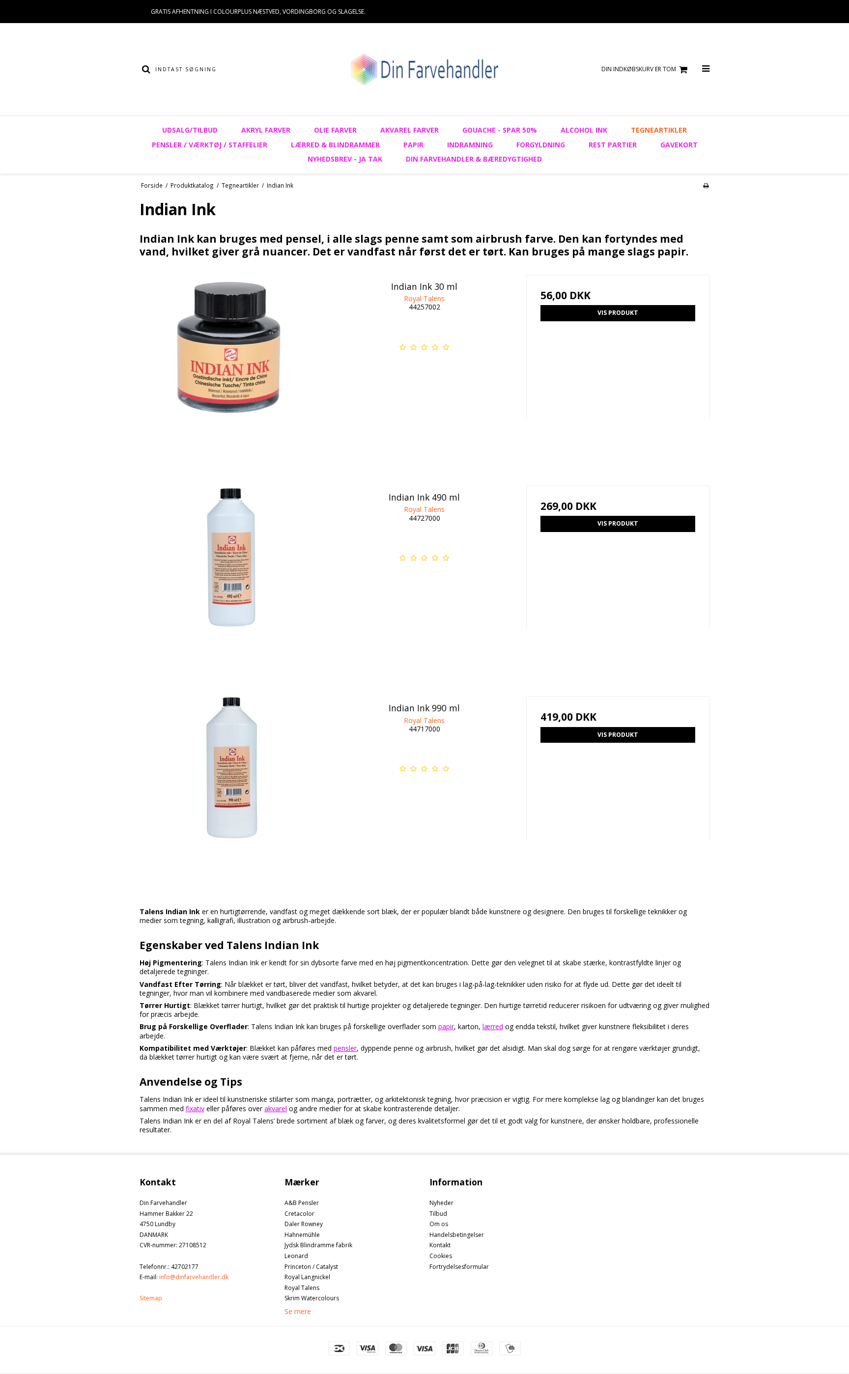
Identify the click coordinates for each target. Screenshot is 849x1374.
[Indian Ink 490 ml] (231, 577)
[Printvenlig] (705, 185)
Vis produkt (617, 312)
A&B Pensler (301, 1203)
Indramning (470, 144)
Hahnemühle (302, 1235)
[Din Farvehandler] (424, 69)
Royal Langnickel (307, 1277)
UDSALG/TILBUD (190, 130)
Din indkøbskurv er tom (638, 69)
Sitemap (151, 1298)
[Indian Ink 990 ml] (231, 787)
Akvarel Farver (409, 130)
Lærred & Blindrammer (335, 144)
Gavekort (679, 144)
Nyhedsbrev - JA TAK (345, 159)
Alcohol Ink (584, 130)
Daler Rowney (303, 1224)
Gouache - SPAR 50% (499, 130)
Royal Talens (301, 1288)
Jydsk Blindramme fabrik (318, 1245)
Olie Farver (335, 130)
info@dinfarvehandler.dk (193, 1277)
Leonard (296, 1256)
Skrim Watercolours (311, 1298)
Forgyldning (540, 144)
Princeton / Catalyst (311, 1266)
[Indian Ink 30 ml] (231, 366)
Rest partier (613, 144)
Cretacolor (299, 1213)
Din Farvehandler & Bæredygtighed (474, 159)
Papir (413, 144)
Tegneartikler (659, 130)
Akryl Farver (265, 130)
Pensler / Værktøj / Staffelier (209, 144)
